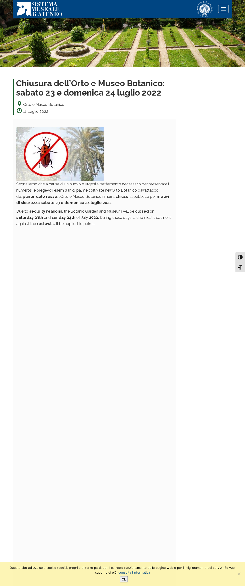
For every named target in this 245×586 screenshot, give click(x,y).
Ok (124, 579)
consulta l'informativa (134, 572)
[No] (239, 573)
